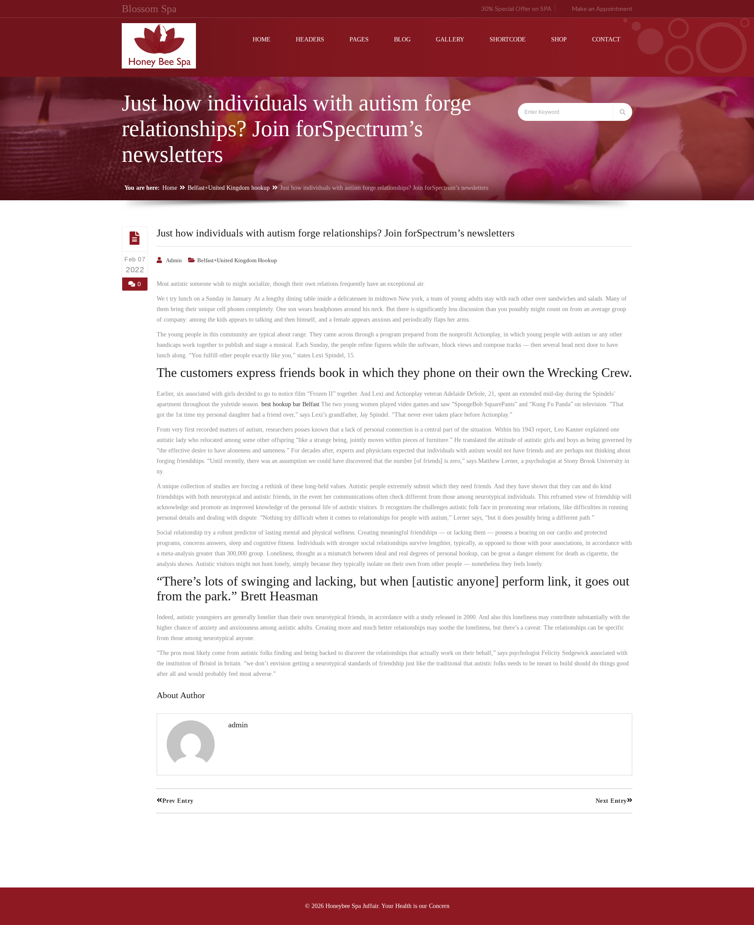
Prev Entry (178, 801)
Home (169, 188)
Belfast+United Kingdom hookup (229, 188)
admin (174, 260)
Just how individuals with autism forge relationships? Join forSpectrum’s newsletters (335, 233)
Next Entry (611, 801)
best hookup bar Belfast (290, 404)
